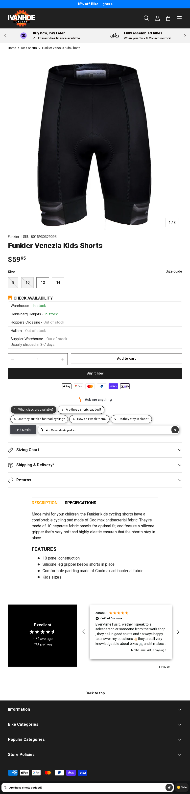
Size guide (174, 271)
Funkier (13, 237)
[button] (84, 632)
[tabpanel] (95, 547)
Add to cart (126, 358)
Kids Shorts (29, 48)
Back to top (95, 693)
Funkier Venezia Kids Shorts (61, 48)
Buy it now (95, 373)
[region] (131, 632)
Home (12, 48)
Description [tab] (44, 502)
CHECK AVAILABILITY (33, 298)
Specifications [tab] (80, 502)
